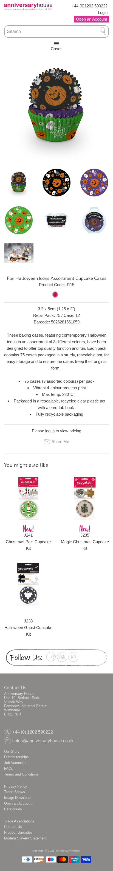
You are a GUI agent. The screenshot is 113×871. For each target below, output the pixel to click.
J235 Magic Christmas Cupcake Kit (85, 542)
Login (103, 12)
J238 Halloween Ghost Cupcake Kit (28, 627)
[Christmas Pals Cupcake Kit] (28, 498)
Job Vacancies (15, 763)
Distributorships (16, 757)
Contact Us (13, 827)
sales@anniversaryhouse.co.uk (43, 740)
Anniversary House (68, 850)
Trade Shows (14, 792)
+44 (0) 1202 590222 (32, 732)
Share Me (60, 441)
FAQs (8, 768)
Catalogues (13, 809)
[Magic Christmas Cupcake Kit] (85, 498)
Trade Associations (19, 821)
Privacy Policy (15, 786)
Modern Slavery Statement (25, 838)
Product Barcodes (18, 832)
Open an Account (18, 803)
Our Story (11, 751)
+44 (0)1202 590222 (90, 6)
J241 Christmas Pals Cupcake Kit (28, 542)
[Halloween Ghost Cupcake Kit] (28, 584)
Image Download (17, 798)
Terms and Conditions (21, 774)
